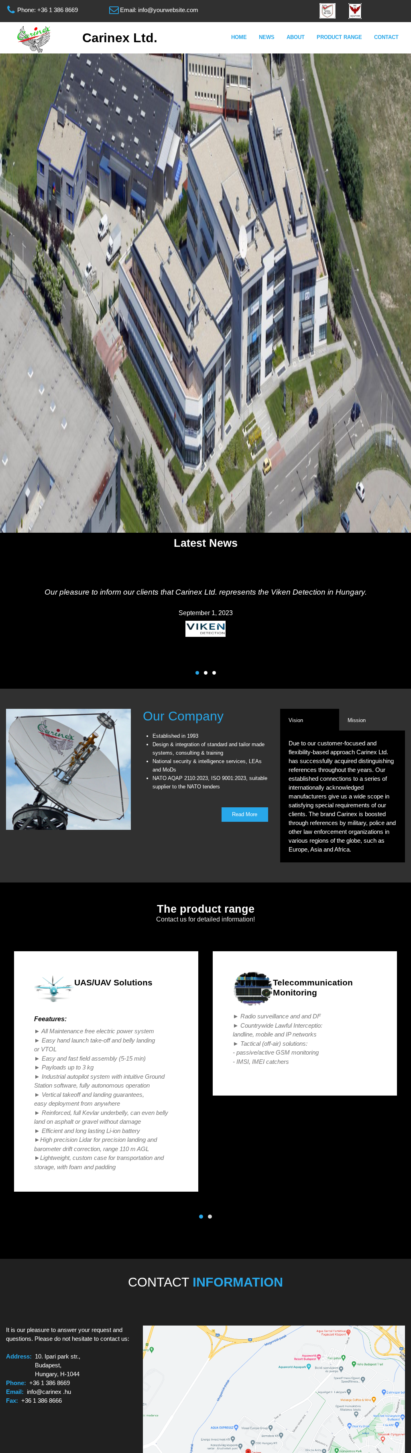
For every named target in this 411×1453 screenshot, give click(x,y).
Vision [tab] (296, 720)
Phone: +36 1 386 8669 (47, 9)
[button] (197, 673)
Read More (244, 814)
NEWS (267, 37)
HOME (239, 37)
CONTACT (386, 37)
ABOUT (296, 37)
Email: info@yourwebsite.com (159, 9)
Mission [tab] (357, 720)
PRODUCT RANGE (339, 37)
